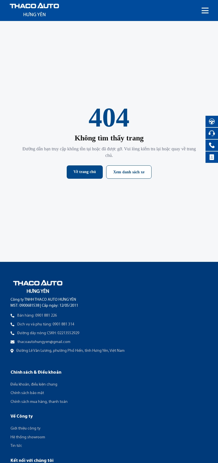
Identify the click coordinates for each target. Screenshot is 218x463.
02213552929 (68, 333)
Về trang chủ (85, 172)
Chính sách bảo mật (27, 393)
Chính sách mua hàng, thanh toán (39, 402)
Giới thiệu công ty (26, 428)
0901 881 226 (46, 315)
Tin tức (16, 446)
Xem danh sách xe (128, 172)
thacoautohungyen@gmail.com (43, 342)
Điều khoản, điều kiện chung (34, 384)
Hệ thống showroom (28, 437)
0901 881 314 (63, 324)
